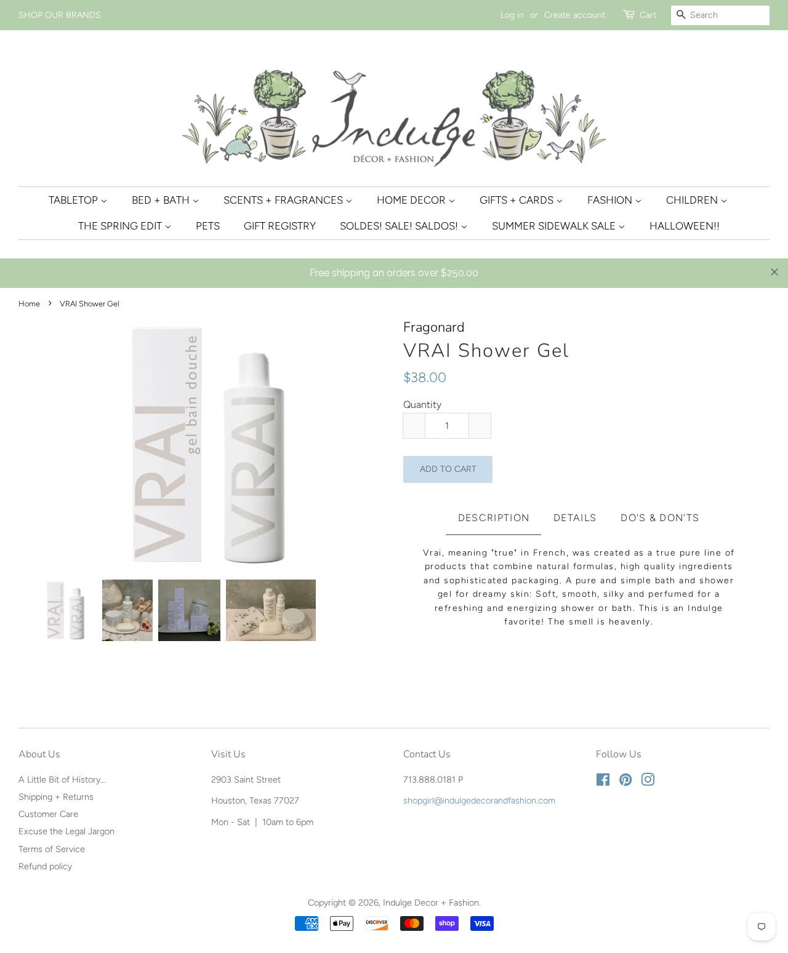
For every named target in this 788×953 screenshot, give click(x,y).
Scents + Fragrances (284, 200)
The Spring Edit (121, 226)
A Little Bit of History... (62, 779)
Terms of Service (51, 849)
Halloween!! (684, 226)
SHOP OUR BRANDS (59, 15)
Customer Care (48, 813)
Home (29, 303)
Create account (574, 15)
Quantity (422, 404)
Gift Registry (280, 226)
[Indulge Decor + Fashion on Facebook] (603, 782)
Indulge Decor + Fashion (431, 902)
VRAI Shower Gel (486, 351)
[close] (774, 272)
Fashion (611, 200)
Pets (208, 226)
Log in (512, 15)
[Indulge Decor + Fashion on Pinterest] (625, 782)
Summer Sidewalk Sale (555, 226)
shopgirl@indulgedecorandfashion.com (479, 800)
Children (693, 200)
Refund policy (45, 866)
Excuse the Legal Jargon (66, 831)
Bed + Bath (162, 200)
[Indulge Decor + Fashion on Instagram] (647, 782)
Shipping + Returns (56, 796)
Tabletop (74, 200)
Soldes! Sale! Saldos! (400, 226)
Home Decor (412, 200)
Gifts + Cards (518, 200)
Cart (648, 15)
